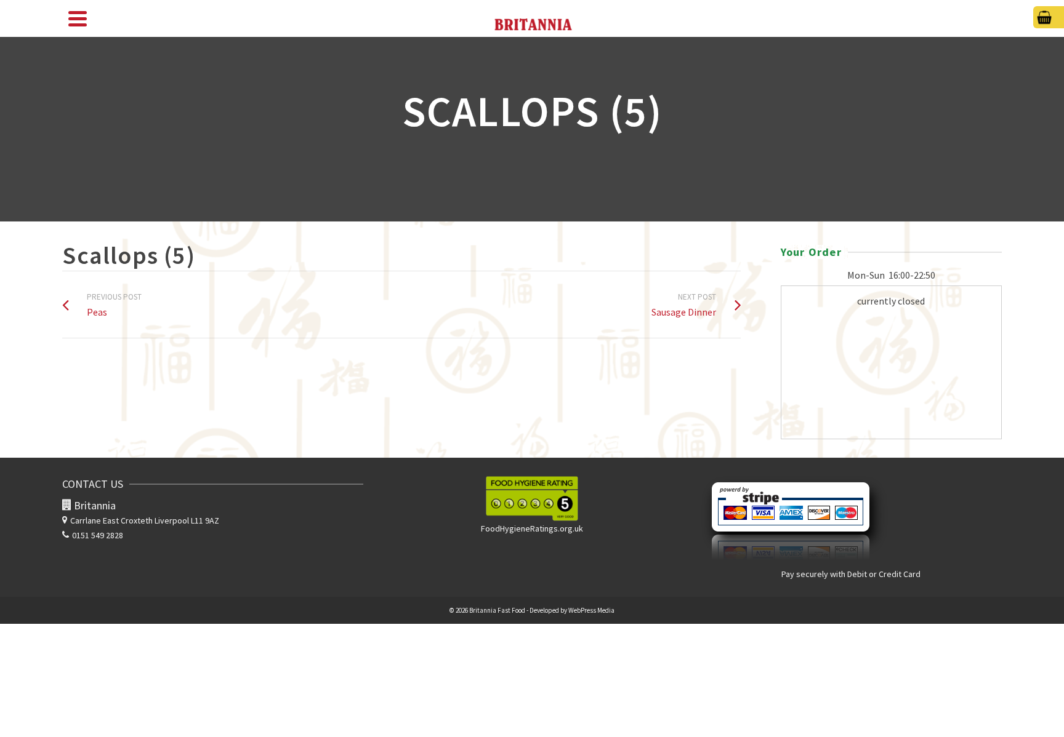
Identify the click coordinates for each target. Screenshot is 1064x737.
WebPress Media (591, 610)
